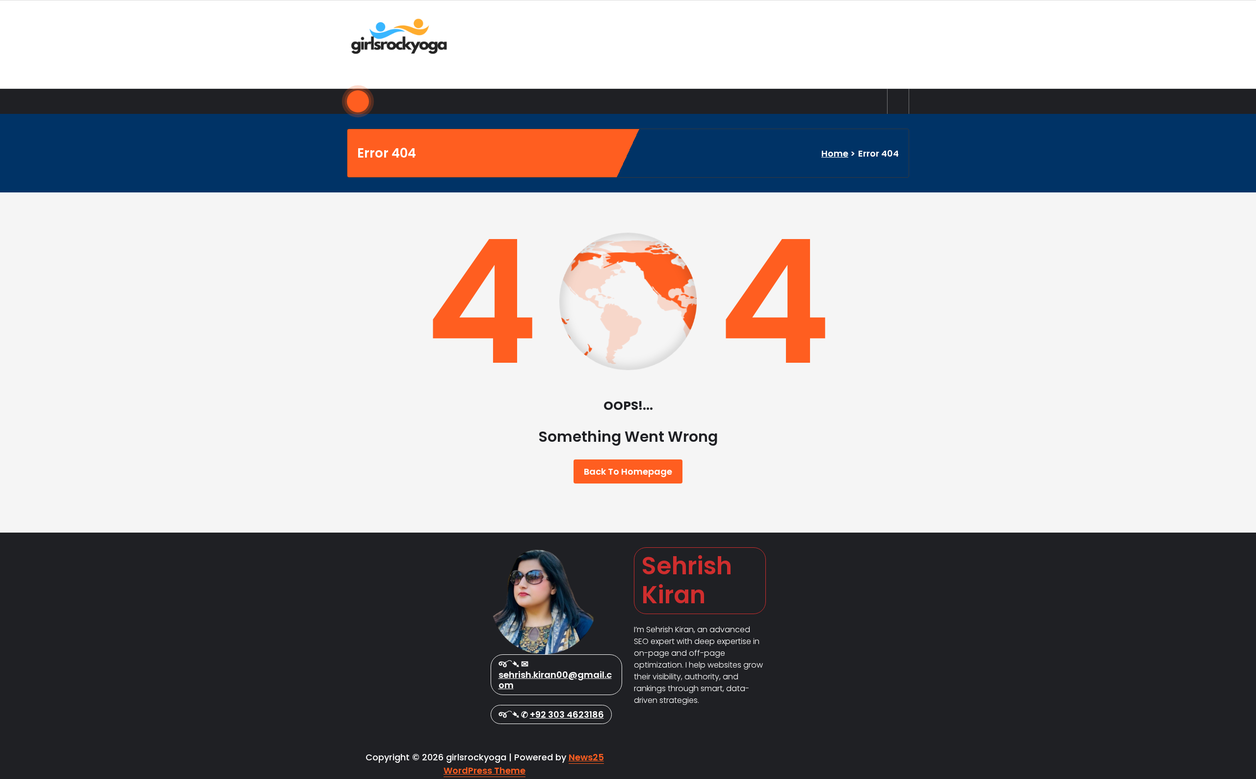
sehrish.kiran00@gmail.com (555, 680)
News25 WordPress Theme (524, 764)
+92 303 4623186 (567, 714)
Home (834, 153)
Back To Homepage (628, 471)
